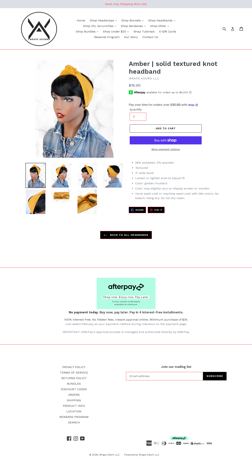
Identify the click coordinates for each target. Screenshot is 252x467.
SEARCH (74, 422)
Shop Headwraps (102, 20)
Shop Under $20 (115, 31)
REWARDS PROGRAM (74, 417)
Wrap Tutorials (144, 31)
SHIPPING (74, 400)
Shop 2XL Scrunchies (98, 26)
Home (81, 20)
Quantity (136, 109)
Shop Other (158, 26)
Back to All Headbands (128, 234)
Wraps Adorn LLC (109, 454)
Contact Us (150, 37)
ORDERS (74, 394)
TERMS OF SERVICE (74, 372)
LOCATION (73, 411)
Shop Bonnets (131, 20)
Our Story (131, 37)
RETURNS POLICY (74, 378)
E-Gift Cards (167, 31)
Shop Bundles (86, 31)
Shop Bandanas (132, 26)
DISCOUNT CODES (74, 389)
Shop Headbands (160, 20)
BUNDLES (74, 383)
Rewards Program (107, 37)
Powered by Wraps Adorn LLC (141, 454)
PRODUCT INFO (74, 406)
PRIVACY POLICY (73, 367)
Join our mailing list (176, 367)
